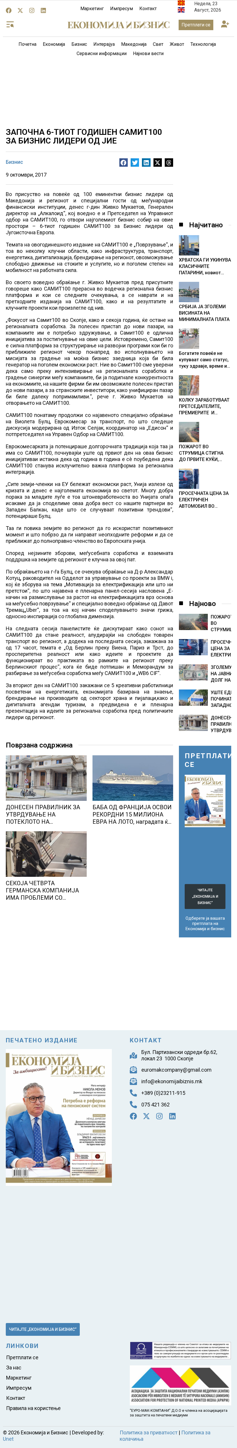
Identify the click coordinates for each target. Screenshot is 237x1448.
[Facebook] (9, 10)
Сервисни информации (102, 53)
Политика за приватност (148, 1432)
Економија (54, 44)
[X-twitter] (20, 10)
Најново (202, 604)
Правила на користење (33, 1408)
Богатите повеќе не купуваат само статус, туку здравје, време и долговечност (204, 360)
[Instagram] (32, 10)
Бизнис (79, 44)
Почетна (27, 44)
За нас (13, 1367)
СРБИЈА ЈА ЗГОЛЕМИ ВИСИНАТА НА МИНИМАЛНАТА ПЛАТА (204, 313)
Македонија (134, 44)
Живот (177, 44)
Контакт (148, 8)
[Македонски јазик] (181, 4)
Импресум (121, 8)
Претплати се (22, 1357)
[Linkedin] (43, 10)
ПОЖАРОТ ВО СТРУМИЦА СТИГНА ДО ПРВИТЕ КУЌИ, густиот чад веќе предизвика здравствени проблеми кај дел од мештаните (205, 453)
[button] (225, 24)
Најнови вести (148, 53)
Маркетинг (92, 8)
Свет (158, 44)
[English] (181, 11)
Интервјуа (104, 44)
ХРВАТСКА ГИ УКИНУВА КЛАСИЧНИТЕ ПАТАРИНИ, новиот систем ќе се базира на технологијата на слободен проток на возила (205, 266)
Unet (8, 1439)
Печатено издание (42, 1040)
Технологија (203, 44)
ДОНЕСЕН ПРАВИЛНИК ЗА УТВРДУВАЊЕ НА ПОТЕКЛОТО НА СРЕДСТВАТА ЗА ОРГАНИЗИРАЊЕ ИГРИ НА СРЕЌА (43, 825)
